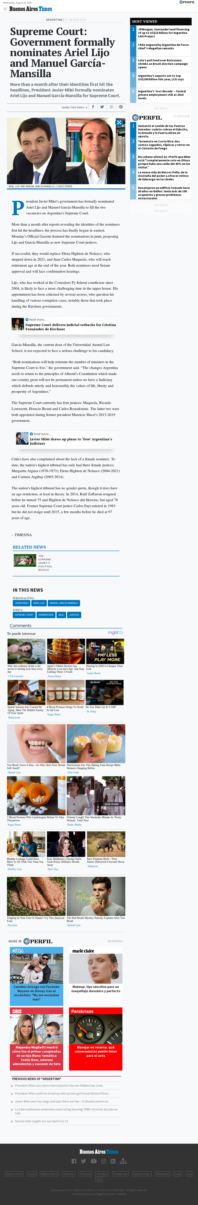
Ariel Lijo (39, 603)
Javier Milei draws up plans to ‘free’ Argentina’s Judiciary (71, 441)
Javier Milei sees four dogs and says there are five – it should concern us (61, 1101)
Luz (189, 1174)
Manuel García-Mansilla (64, 603)
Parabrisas (120, 1174)
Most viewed (144, 21)
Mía (99, 1180)
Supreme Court (24, 614)
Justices (74, 614)
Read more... (37, 319)
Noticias (68, 1174)
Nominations (46, 614)
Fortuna (85, 1174)
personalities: (24, 598)
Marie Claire (49, 1174)
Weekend (162, 1174)
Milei (61, 614)
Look (178, 1174)
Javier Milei (21, 603)
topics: (18, 610)
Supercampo (141, 1174)
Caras (31, 1174)
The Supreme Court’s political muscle (45, 563)
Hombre (102, 1174)
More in (15, 941)
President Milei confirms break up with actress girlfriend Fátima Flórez (61, 1093)
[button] (119, 123)
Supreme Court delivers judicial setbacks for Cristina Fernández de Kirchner (71, 327)
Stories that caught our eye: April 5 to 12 (41, 1121)
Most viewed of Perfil (161, 118)
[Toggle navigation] (6, 8)
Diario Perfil (14, 1174)
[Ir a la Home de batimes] (99, 1151)
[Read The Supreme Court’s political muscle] (25, 557)
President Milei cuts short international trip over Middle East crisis (59, 1085)
